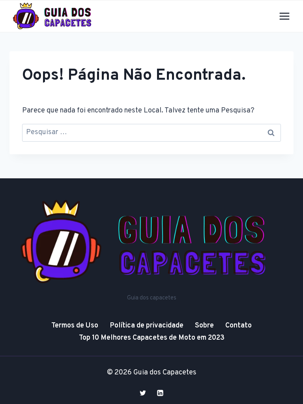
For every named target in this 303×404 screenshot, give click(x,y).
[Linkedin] (160, 393)
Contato (238, 325)
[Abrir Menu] (284, 16)
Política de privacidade (146, 325)
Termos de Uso (74, 325)
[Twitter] (143, 393)
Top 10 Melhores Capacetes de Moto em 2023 (151, 337)
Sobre (204, 325)
